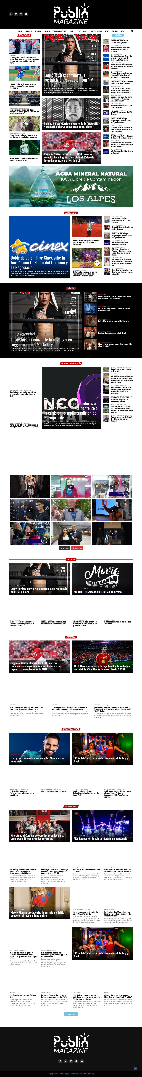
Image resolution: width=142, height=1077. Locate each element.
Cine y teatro (115, 110)
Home (107, 31)
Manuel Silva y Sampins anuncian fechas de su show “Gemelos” (122, 82)
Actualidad (13, 56)
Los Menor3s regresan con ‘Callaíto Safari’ (112, 333)
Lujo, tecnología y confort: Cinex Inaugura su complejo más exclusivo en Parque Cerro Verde (24, 111)
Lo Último (115, 31)
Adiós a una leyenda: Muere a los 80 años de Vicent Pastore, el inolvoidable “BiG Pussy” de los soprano (117, 794)
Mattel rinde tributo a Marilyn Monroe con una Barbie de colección (120, 49)
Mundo (20, 31)
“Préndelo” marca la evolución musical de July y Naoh (101, 759)
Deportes (38, 31)
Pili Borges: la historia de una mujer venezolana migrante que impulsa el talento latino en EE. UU (122, 262)
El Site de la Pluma (96, 31)
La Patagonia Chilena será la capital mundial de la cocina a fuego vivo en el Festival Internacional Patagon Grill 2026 (24, 60)
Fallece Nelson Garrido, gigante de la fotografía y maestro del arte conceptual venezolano (71, 125)
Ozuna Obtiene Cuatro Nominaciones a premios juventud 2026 (24, 159)
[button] (71, 1014)
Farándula (13, 133)
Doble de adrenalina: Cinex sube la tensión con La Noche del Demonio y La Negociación (121, 58)
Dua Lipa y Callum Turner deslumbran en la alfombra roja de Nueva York (86, 793)
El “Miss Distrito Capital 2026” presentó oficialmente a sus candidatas (22, 793)
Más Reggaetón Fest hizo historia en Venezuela (122, 152)
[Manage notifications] (135, 1068)
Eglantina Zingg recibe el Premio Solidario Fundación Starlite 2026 (54, 996)
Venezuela (29, 31)
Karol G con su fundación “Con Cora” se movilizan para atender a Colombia (122, 272)
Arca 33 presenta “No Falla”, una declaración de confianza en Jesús (122, 137)
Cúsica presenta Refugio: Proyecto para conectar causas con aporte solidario (121, 120)
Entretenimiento (82, 31)
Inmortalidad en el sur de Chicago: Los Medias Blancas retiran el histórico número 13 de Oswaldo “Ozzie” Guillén (112, 709)
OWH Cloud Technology (86, 1074)
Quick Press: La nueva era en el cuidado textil (121, 370)
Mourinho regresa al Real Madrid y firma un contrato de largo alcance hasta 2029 (121, 99)
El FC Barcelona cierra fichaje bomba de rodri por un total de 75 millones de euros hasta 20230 (122, 90)
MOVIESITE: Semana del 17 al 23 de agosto (121, 113)
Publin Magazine (65, 1074)
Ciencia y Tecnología (59, 31)
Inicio (122, 31)
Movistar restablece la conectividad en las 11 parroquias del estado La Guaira (24, 425)
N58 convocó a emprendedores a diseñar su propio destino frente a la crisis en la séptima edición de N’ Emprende (71, 410)
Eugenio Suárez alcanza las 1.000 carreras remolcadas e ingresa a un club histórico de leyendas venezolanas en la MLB (69, 157)
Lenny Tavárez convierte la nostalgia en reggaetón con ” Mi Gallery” (69, 80)
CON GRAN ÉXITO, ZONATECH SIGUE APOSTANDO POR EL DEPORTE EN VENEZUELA (23, 86)
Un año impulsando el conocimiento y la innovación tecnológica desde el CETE (23, 394)
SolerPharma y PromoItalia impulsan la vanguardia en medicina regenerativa (120, 399)
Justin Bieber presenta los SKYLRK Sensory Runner (119, 41)
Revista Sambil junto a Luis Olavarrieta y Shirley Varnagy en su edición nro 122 (54, 954)
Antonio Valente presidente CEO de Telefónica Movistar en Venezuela (121, 419)
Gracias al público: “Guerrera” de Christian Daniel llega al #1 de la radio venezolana (121, 129)
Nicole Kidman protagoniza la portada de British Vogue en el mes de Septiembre (38, 913)
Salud (71, 31)
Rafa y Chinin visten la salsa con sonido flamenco (121, 106)
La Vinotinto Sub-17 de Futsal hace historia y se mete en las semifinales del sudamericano (69, 708)
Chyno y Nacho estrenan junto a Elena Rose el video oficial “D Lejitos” (115, 345)
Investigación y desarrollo (115, 374)
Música (12, 157)
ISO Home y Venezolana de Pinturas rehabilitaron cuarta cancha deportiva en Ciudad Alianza (121, 252)
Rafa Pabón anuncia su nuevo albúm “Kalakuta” (113, 321)
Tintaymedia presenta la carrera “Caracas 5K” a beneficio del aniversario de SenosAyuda (121, 75)
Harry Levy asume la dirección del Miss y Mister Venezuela (38, 759)
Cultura (47, 31)
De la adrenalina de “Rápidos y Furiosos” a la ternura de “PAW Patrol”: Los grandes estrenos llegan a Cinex (23, 955)
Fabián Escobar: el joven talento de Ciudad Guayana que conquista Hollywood (122, 66)
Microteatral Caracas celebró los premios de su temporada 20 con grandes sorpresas (122, 144)
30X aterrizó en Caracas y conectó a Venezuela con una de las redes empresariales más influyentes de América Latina (122, 379)
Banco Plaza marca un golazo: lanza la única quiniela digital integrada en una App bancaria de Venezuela (122, 409)
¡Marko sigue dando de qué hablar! (54, 791)
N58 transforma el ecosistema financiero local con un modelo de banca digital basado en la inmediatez (122, 390)
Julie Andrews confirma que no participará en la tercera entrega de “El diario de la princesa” (86, 997)
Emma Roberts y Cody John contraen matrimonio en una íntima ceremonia (23, 136)
